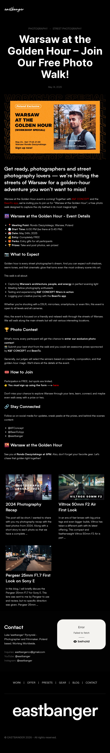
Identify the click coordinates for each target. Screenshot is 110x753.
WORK (17, 682)
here (56, 385)
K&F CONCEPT (80, 198)
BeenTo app (11, 202)
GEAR (62, 682)
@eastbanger (22, 656)
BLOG (75, 682)
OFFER (31, 682)
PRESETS (47, 682)
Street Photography (67, 28)
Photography (38, 28)
